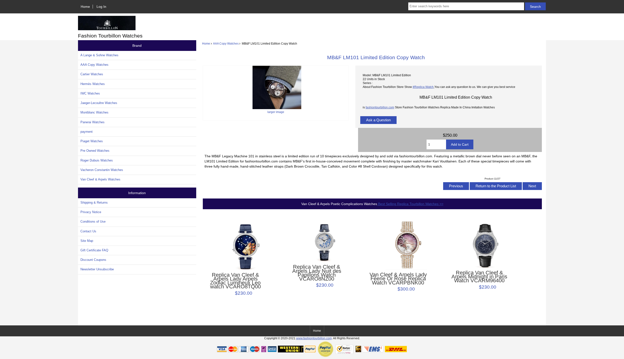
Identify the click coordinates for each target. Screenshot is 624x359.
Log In (101, 7)
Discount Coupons (93, 260)
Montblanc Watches (94, 112)
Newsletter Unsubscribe (97, 269)
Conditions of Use (93, 221)
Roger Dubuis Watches (96, 160)
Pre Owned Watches (94, 150)
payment (86, 131)
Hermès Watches (92, 84)
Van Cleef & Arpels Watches (100, 179)
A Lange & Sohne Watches (99, 55)
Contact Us (88, 231)
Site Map (86, 241)
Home (85, 7)
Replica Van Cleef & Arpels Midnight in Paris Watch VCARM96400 (479, 277)
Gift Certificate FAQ (94, 250)
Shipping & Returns (94, 202)
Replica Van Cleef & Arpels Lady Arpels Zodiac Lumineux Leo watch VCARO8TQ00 (235, 281)
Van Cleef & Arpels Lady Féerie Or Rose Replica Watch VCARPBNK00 (398, 279)
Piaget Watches (91, 141)
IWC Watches (90, 93)
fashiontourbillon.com (380, 107)
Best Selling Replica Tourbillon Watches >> (410, 204)
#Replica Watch (423, 86)
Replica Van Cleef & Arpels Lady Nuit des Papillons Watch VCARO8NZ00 (316, 273)
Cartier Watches (91, 74)
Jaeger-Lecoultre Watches (98, 103)
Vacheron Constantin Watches (101, 170)
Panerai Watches (92, 122)
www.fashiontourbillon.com (314, 338)
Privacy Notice (90, 212)
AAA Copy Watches (226, 43)
